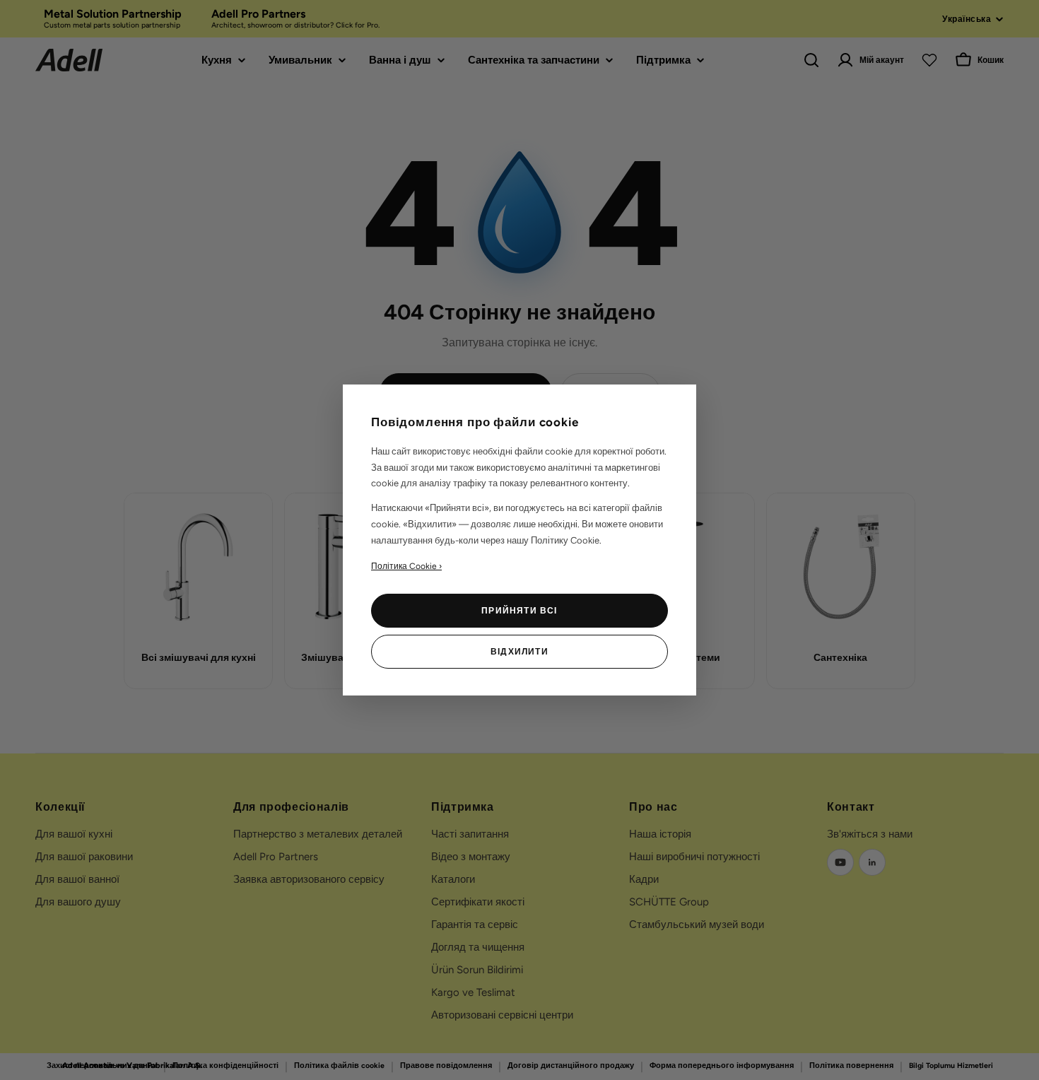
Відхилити (519, 652)
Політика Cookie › (406, 566)
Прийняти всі (519, 611)
